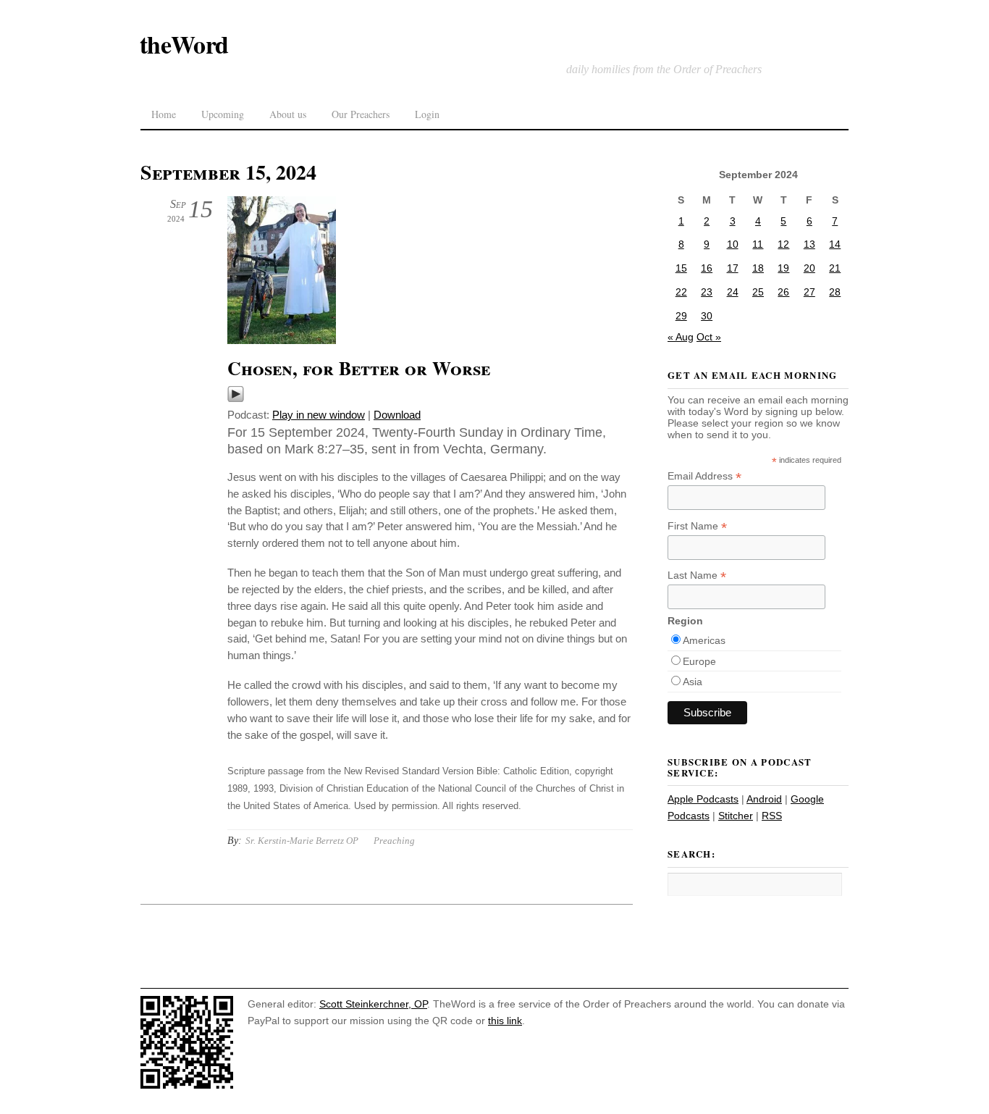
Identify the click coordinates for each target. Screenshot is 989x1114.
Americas (704, 640)
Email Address (704, 476)
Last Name (697, 575)
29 (681, 316)
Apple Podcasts (703, 799)
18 (758, 268)
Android (764, 799)
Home (163, 114)
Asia (692, 681)
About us (287, 114)
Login (427, 114)
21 (835, 268)
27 (809, 292)
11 (757, 244)
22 (681, 292)
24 (732, 292)
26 (783, 292)
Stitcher (735, 815)
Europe (699, 661)
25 (758, 292)
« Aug (681, 337)
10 (732, 244)
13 (809, 244)
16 (706, 268)
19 (783, 268)
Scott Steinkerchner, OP (373, 1004)
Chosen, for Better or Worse (358, 368)
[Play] (235, 399)
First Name (697, 526)
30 (706, 316)
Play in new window (318, 415)
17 (732, 268)
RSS (772, 815)
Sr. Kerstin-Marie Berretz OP (301, 840)
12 (783, 244)
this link (505, 1020)
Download (397, 415)
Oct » (708, 337)
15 (681, 268)
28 (835, 292)
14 (835, 244)
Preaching (394, 840)
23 (706, 292)
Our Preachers (361, 114)
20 (809, 268)
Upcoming (222, 114)
